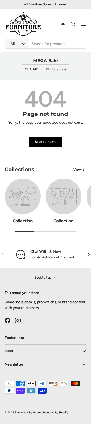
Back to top (43, 277)
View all (79, 169)
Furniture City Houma (28, 412)
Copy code (58, 69)
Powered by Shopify (55, 412)
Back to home (45, 142)
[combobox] (45, 43)
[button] (73, 24)
